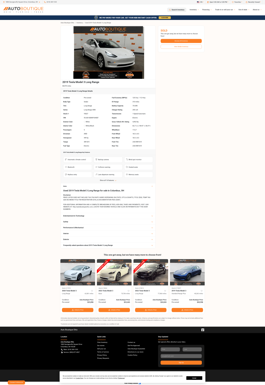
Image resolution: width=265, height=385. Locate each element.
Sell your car (101, 349)
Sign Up (181, 362)
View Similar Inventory (181, 46)
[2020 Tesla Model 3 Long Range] (77, 272)
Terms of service (103, 352)
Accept (194, 378)
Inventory (79, 23)
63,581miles (89, 294)
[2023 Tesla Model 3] (114, 272)
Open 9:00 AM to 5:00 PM (218, 2)
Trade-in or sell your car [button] (224, 10)
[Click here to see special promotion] (132, 17)
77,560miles (162, 294)
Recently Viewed (254, 2)
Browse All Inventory (181, 41)
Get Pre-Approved (134, 345)
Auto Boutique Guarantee (136, 349)
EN (201, 2)
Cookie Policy (132, 355)
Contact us (131, 342)
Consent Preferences (16, 382)
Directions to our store (135, 352)
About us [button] (256, 10)
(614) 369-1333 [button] (52, 2)
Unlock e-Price (78, 310)
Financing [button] (206, 10)
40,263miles (198, 294)
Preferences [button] (121, 378)
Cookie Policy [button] (79, 378)
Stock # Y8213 (139, 288)
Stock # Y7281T (176, 288)
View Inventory (102, 342)
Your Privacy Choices (131, 383)
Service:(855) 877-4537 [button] (72, 352)
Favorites (237, 2)
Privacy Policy (102, 355)
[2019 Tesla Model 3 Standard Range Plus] (187, 272)
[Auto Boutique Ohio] (23, 10)
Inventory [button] (193, 10)
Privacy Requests (103, 358)
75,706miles (125, 294)
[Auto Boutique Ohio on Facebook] (202, 329)
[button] (22, 2)
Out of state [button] (242, 10)
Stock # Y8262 (103, 288)
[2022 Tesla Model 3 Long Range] (150, 272)
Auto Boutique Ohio (67, 23)
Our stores (100, 345)
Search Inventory (178, 10)
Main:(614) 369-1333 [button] (71, 349)
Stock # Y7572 (66, 288)
